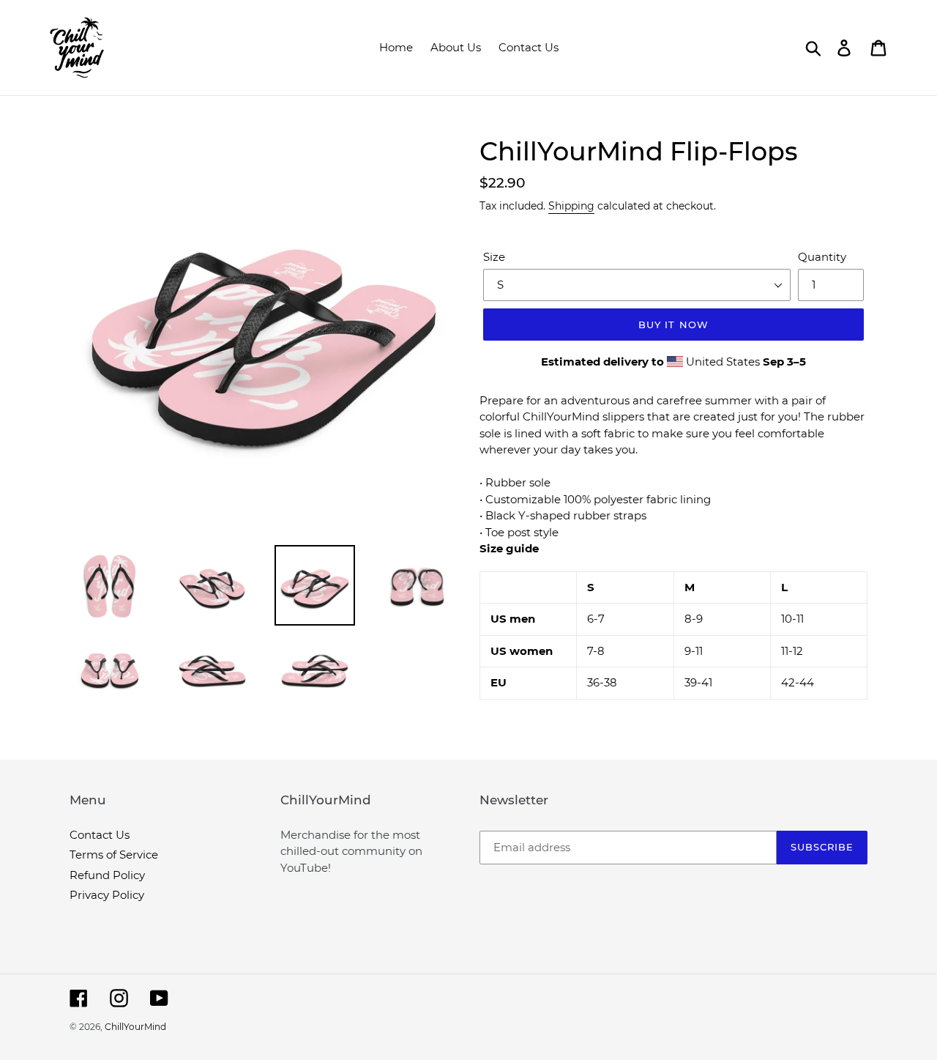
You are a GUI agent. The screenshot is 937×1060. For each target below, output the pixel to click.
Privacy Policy (107, 895)
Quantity (822, 257)
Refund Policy (107, 875)
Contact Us (100, 835)
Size (494, 257)
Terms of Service (114, 854)
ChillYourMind (135, 1026)
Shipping (571, 205)
